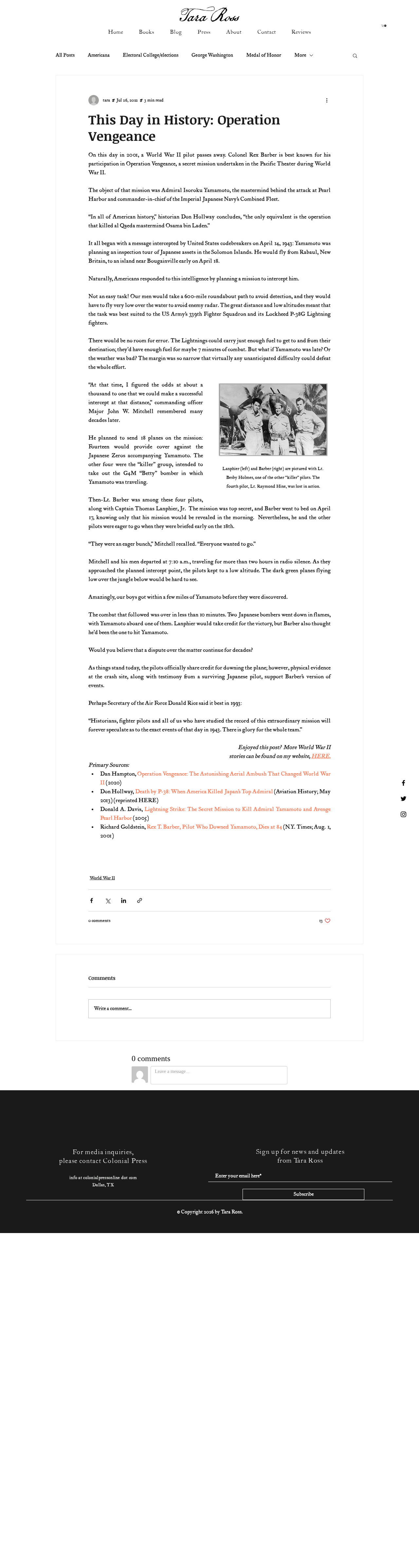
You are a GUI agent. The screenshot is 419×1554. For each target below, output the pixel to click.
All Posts (65, 55)
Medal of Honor (263, 55)
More (300, 55)
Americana (99, 55)
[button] (384, 26)
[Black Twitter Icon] (403, 798)
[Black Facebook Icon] (403, 783)
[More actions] (327, 100)
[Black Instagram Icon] (403, 814)
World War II (102, 878)
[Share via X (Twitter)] (107, 900)
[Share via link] (140, 900)
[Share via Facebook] (91, 900)
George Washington (212, 55)
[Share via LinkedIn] (123, 900)
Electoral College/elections (150, 55)
